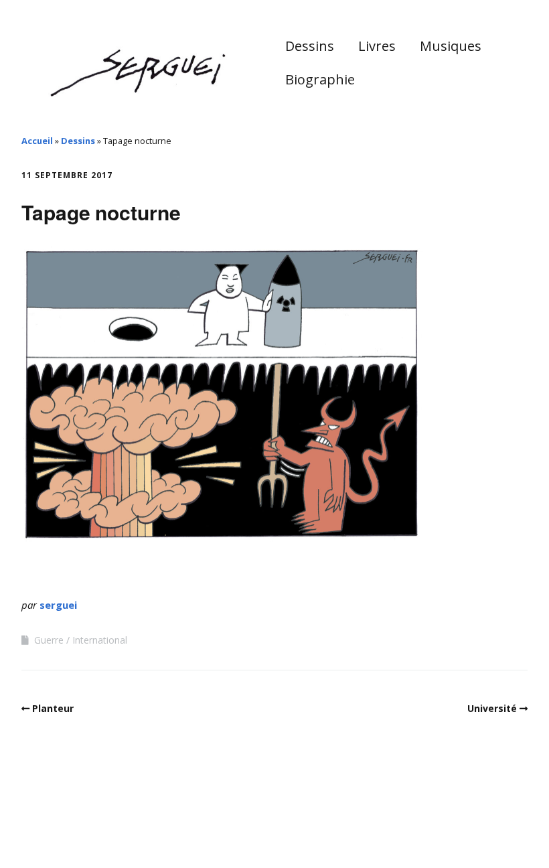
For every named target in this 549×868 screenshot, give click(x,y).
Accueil (37, 141)
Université (492, 708)
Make (72, 827)
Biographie (320, 79)
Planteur (53, 708)
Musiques (450, 46)
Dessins (309, 46)
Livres (377, 46)
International (99, 640)
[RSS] (521, 829)
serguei (58, 604)
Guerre (49, 640)
